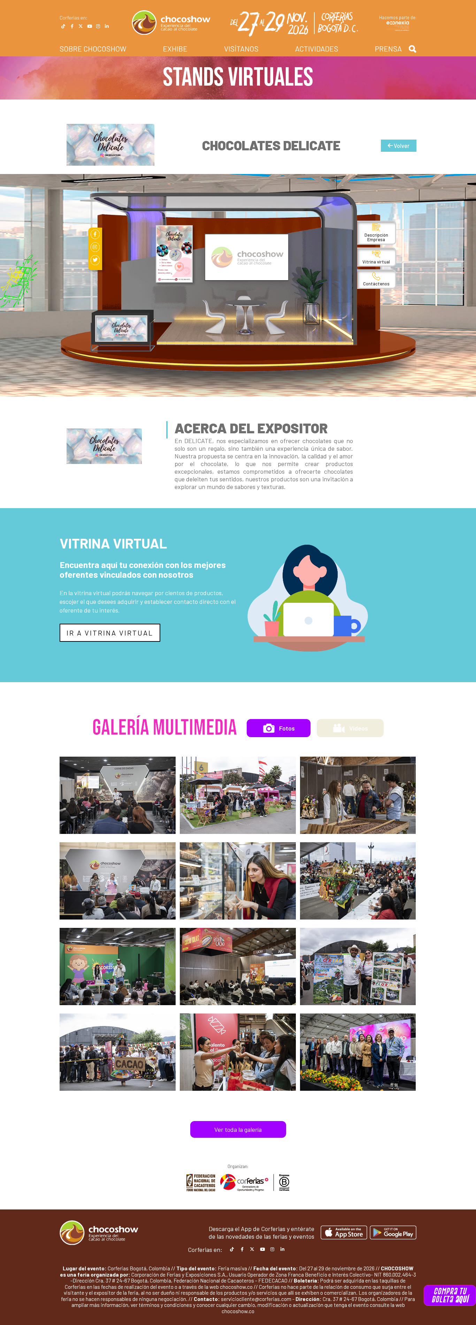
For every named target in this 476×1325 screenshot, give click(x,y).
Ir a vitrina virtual (110, 633)
